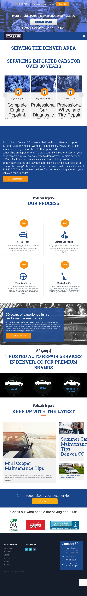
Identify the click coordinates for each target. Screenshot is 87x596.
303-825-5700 (71, 556)
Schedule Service (43, 22)
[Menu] (83, 36)
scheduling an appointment (18, 152)
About (6, 555)
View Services (18, 335)
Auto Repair (8, 548)
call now (62, 4)
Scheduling (8, 558)
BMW (43, 387)
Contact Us (45, 501)
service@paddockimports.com (43, 4)
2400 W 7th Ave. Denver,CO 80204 (72, 551)
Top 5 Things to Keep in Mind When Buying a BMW (70, 477)
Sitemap (7, 565)
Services (7, 552)
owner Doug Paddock (22, 322)
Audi (14, 388)
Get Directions (15, 178)
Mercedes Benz (72, 390)
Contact (7, 561)
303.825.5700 (10, 169)
